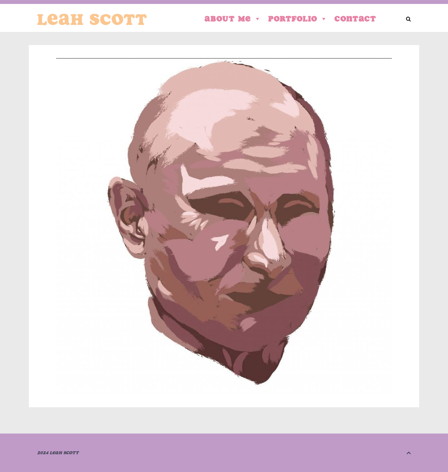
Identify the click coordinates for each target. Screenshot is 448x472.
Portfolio (292, 18)
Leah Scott (92, 19)
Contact (356, 18)
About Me (228, 18)
